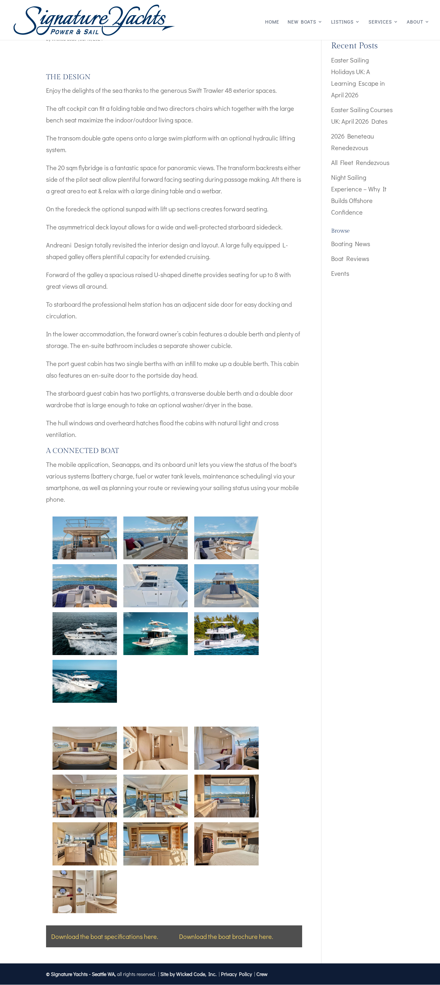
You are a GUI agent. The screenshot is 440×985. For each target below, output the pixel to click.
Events (340, 273)
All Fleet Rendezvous (360, 162)
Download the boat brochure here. (226, 936)
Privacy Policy (236, 974)
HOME (272, 22)
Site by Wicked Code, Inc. (188, 974)
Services (380, 22)
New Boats (302, 22)
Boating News (350, 243)
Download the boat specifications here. (104, 936)
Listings (342, 22)
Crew (262, 974)
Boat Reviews (350, 258)
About (415, 22)
